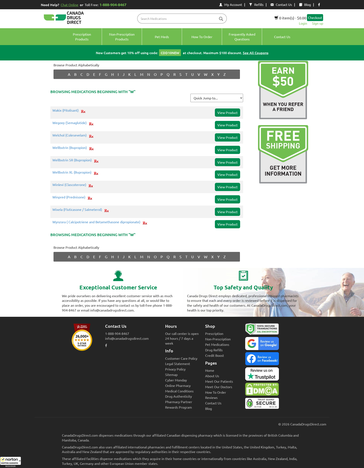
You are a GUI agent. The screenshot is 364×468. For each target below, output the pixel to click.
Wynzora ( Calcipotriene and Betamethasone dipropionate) (96, 222)
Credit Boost (214, 355)
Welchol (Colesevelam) (69, 135)
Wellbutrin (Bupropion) (69, 148)
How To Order (215, 392)
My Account (233, 4)
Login (303, 23)
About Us (212, 376)
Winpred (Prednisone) (68, 197)
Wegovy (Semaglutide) (69, 123)
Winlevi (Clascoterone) (69, 185)
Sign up (317, 23)
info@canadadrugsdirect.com (127, 338)
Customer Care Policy (181, 358)
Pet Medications (217, 344)
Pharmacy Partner (178, 402)
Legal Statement (177, 363)
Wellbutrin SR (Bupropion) (72, 160)
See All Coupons (255, 52)
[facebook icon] (319, 4)
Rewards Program (178, 407)
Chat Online (69, 5)
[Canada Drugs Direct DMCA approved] (262, 390)
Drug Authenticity (178, 396)
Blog (307, 4)
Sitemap (171, 374)
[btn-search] (221, 19)
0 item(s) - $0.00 (292, 18)
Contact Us (284, 4)
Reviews (211, 397)
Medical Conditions (179, 391)
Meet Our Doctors (218, 387)
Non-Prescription (218, 339)
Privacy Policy (175, 369)
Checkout (315, 17)
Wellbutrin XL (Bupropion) (71, 172)
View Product (227, 112)
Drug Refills (214, 350)
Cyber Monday (176, 380)
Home (209, 370)
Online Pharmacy (178, 385)
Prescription (214, 333)
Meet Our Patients (219, 381)
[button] (10, 462)
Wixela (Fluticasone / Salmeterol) (77, 209)
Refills (259, 4)
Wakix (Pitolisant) (65, 110)
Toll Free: (105, 4)
